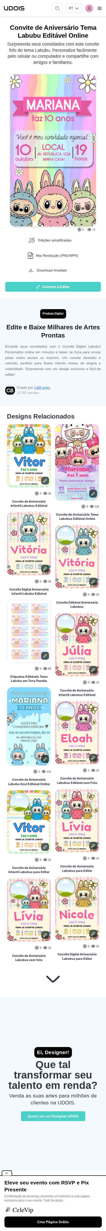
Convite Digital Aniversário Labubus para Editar (77, 956)
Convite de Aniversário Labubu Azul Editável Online (29, 782)
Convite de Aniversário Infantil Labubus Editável (29, 504)
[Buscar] (57, 8)
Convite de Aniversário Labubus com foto (29, 958)
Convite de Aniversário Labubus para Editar (77, 868)
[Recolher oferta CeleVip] (7, 1173)
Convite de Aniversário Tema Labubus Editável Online (77, 517)
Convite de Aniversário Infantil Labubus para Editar (29, 870)
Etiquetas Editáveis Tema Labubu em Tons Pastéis (29, 679)
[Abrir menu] (100, 8)
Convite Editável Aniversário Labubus (77, 605)
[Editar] (45, 481)
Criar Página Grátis (53, 1222)
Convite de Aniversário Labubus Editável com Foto (77, 780)
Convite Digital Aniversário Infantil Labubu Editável (29, 592)
